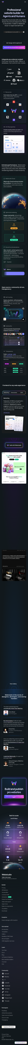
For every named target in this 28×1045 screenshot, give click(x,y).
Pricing (3, 888)
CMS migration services (8, 941)
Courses (4, 962)
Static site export (6, 901)
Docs (3, 952)
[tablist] (14, 392)
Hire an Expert (5, 938)
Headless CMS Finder (7, 936)
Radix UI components (7, 906)
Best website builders (7, 959)
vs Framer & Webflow (7, 957)
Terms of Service (6, 1036)
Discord (17, 330)
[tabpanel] (14, 414)
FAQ (3, 964)
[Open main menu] (25, 2)
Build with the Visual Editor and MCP (14, 47)
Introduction (5, 929)
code (14, 354)
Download (4, 911)
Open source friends (7, 1015)
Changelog (5, 1020)
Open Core (5, 904)
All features (7, 412)
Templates (5, 932)
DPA (3, 1038)
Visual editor (5, 892)
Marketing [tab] (6, 392)
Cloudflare (4, 908)
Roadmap (4, 1010)
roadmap (9, 354)
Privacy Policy (5, 1034)
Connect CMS (5, 894)
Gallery (3, 934)
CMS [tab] (21, 392)
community (9, 356)
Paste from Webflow (7, 899)
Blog (3, 955)
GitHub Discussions (7, 1013)
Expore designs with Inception (10, 920)
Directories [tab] (14, 392)
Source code (5, 1017)
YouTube (4, 950)
